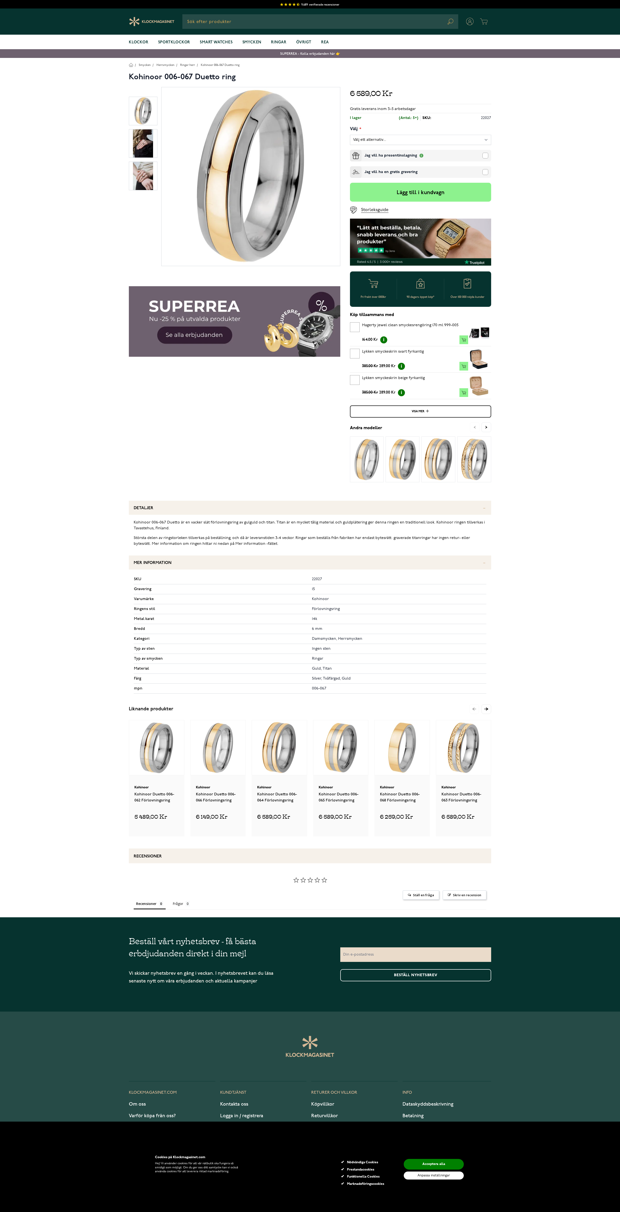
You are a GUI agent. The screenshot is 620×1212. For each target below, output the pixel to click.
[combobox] (320, 21)
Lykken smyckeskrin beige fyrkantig (393, 378)
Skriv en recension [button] (467, 895)
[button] (486, 709)
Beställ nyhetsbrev (415, 975)
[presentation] (352, 152)
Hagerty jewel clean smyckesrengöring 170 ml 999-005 (410, 325)
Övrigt (303, 42)
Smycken (252, 42)
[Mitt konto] (470, 21)
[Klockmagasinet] (152, 21)
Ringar (279, 42)
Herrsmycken (165, 65)
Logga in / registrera (241, 1116)
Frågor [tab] (178, 903)
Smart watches (216, 42)
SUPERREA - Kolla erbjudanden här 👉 (310, 54)
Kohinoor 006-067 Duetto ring (220, 65)
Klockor (138, 42)
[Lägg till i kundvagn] (463, 339)
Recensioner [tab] (146, 903)
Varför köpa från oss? (152, 1116)
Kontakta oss (234, 1104)
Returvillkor (324, 1116)
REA (325, 42)
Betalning (413, 1116)
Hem (131, 65)
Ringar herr (187, 65)
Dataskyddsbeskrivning (428, 1104)
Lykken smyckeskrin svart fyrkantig (393, 352)
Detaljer (143, 508)
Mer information (152, 563)
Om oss (137, 1104)
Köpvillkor (322, 1104)
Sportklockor (174, 42)
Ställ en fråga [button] (423, 895)
